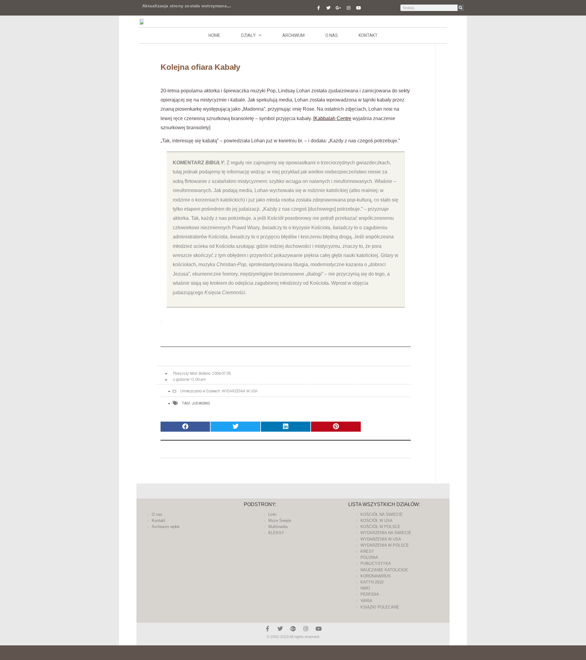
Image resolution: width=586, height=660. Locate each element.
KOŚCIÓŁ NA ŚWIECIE (381, 514)
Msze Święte (279, 520)
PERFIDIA (369, 594)
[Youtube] (358, 8)
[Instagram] (348, 8)
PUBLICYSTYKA (375, 563)
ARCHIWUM (293, 35)
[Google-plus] (293, 628)
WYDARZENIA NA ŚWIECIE (385, 532)
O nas (331, 35)
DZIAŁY (248, 35)
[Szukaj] (461, 8)
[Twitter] (328, 8)
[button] (185, 427)
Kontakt (368, 35)
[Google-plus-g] (338, 8)
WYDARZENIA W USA (240, 391)
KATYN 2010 (371, 582)
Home (214, 35)
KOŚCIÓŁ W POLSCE (380, 526)
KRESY (367, 551)
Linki (272, 514)
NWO (365, 588)
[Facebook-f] (318, 8)
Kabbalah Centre (332, 118)
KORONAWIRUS (375, 576)
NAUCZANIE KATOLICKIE (384, 570)
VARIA (366, 600)
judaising (201, 403)
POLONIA (369, 557)
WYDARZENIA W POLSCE (384, 545)
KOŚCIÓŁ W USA (376, 520)
